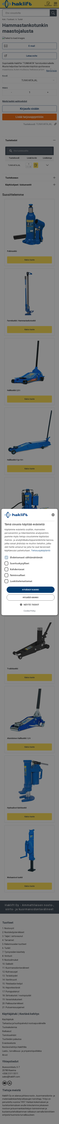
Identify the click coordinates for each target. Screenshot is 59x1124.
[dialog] (30, 562)
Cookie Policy (30, 610)
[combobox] (52, 514)
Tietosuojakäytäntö (40, 550)
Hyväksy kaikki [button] (30, 589)
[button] (29, 604)
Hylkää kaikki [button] (30, 597)
